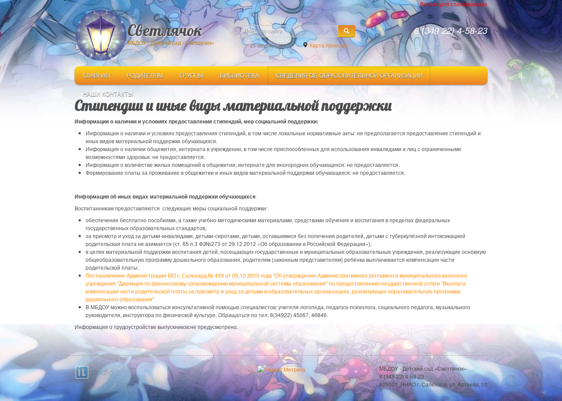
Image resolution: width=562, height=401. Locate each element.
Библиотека (239, 75)
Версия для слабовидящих (453, 3)
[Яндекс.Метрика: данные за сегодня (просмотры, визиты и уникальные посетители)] (281, 369)
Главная (96, 75)
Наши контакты (108, 94)
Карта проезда (327, 45)
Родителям (144, 75)
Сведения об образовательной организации (349, 75)
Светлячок (164, 29)
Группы (191, 75)
